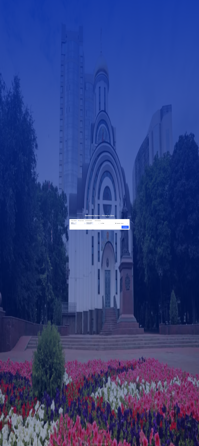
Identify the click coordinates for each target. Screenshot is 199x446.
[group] (77, 223)
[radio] (73, 220)
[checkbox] (97, 220)
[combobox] (77, 223)
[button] (140, 2)
